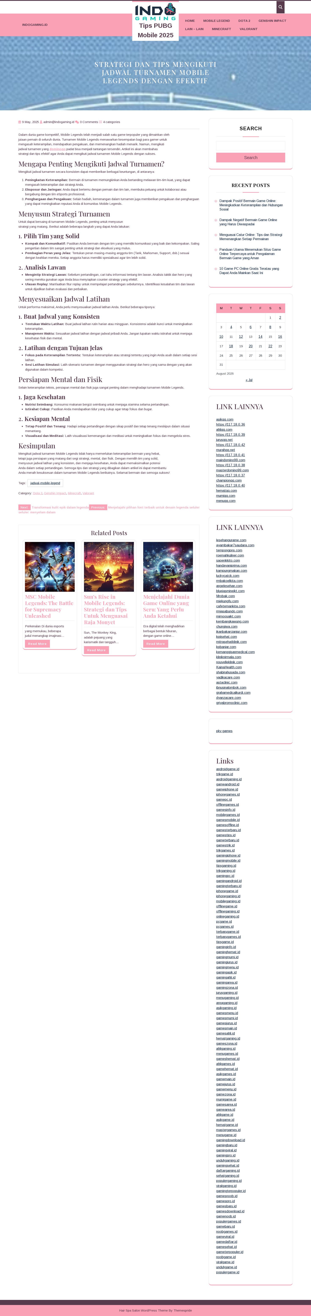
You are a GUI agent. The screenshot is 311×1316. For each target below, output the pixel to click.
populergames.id (228, 1221)
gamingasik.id (226, 972)
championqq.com (229, 480)
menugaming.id (227, 998)
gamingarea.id (226, 982)
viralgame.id (225, 1262)
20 (251, 346)
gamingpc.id (225, 876)
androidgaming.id (229, 779)
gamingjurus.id (226, 962)
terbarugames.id (228, 937)
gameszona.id (226, 1043)
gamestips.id (225, 835)
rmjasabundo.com (229, 611)
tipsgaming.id (226, 865)
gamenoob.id (226, 1216)
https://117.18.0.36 (230, 424)
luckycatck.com (227, 576)
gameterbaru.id (227, 840)
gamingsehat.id (227, 1165)
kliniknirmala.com (228, 657)
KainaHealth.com (229, 667)
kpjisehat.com (226, 637)
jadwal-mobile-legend (45, 483)
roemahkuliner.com (230, 555)
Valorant (249, 29)
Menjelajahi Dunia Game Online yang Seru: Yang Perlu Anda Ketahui (166, 606)
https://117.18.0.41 (230, 455)
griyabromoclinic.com (231, 703)
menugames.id (227, 1054)
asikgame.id (225, 1120)
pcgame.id (224, 921)
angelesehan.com (229, 586)
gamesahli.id (225, 1033)
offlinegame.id (226, 906)
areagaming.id (226, 1003)
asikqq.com (224, 419)
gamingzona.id (227, 987)
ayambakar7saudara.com (235, 545)
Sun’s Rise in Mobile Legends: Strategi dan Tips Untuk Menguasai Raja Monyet (106, 609)
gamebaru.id (225, 1226)
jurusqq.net (224, 440)
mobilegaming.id (228, 901)
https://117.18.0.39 (230, 434)
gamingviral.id (226, 1150)
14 (260, 336)
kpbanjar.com (226, 647)
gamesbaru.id (226, 1206)
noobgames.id (226, 1231)
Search (251, 128)
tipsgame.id (225, 942)
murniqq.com (225, 495)
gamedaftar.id (226, 1242)
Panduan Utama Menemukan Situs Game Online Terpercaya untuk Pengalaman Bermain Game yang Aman (250, 254)
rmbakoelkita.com (229, 581)
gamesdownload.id (230, 1211)
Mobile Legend (216, 20)
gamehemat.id (227, 1069)
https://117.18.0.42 (230, 445)
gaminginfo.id (226, 947)
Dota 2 (244, 20)
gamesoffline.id (227, 825)
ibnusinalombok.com (231, 687)
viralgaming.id (226, 1186)
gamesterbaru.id (228, 830)
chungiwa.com (226, 626)
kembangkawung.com (232, 621)
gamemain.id (225, 1079)
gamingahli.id (225, 977)
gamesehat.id (226, 1247)
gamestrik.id (225, 845)
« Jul (249, 380)
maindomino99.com (230, 460)
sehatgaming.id (227, 1175)
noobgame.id (226, 1257)
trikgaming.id (225, 871)
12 (241, 336)
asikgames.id (226, 1074)
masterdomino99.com (232, 470)
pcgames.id (225, 926)
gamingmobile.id (228, 860)
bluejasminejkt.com (230, 591)
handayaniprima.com (231, 565)
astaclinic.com (226, 682)
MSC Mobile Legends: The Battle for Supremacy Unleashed (49, 606)
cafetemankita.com (230, 606)
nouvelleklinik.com (229, 662)
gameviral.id (225, 1236)
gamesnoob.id (226, 1196)
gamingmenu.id (227, 967)
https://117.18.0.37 (230, 475)
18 (231, 346)
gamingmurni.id (227, 957)
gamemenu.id (226, 1089)
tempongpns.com (229, 550)
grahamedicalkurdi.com (233, 692)
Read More (37, 644)
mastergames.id (228, 1130)
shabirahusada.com (230, 672)
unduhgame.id (226, 1267)
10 (221, 336)
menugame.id (226, 1135)
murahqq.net (225, 450)
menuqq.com (225, 501)
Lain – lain (194, 29)
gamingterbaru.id (228, 886)
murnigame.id (226, 1099)
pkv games (224, 731)
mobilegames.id (228, 815)
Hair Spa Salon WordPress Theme (143, 1310)
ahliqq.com (224, 429)
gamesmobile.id (228, 820)
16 (280, 336)
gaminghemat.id (228, 952)
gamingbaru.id (226, 1145)
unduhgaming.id (227, 1160)
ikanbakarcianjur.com (231, 631)
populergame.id (227, 1272)
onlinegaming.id (227, 916)
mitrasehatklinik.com (231, 642)
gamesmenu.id (227, 1013)
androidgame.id (227, 769)
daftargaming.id (228, 1170)
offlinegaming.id (227, 911)
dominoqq (58, 149)
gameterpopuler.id (229, 1252)
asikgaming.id (226, 1008)
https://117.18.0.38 (230, 465)
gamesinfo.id (225, 810)
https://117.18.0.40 (230, 485)
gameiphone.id (227, 789)
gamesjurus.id (226, 1023)
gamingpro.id (225, 1155)
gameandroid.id (227, 784)
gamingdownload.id (230, 1140)
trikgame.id (224, 774)
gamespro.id (225, 1201)
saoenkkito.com (228, 560)
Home (190, 20)
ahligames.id (225, 1064)
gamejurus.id (225, 1084)
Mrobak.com (225, 596)
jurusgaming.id (226, 993)
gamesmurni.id (227, 1018)
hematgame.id (227, 1125)
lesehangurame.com (231, 540)
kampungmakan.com (231, 570)
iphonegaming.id (228, 896)
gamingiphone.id (228, 855)
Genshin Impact (272, 20)
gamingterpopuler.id (231, 1191)
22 (270, 346)
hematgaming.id (228, 1038)
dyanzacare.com (228, 698)
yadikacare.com (228, 677)
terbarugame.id (227, 932)
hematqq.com (226, 490)
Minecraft (221, 29)
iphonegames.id (228, 794)
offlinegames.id (227, 804)
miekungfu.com (227, 601)
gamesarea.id (226, 1104)
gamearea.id (225, 1109)
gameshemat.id (227, 1059)
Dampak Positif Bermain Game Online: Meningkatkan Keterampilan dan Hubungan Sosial (251, 205)
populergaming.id (229, 1181)
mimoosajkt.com (228, 616)
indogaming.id (35, 24)
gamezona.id (225, 1094)
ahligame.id (224, 1115)
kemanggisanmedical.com (235, 652)
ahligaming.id (225, 1048)
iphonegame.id (227, 891)
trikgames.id (225, 850)
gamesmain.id (226, 1028)
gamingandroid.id (229, 881)
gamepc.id (224, 799)
